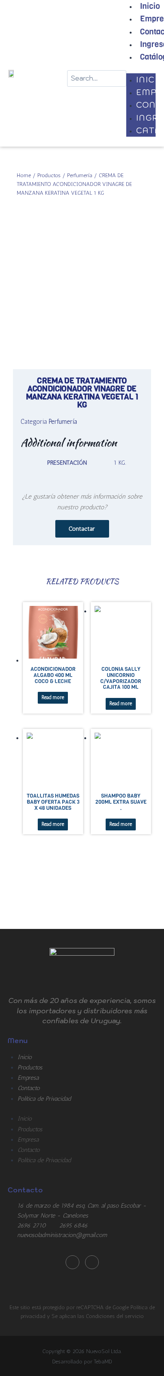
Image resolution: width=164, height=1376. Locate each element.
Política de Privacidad (44, 1098)
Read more (53, 697)
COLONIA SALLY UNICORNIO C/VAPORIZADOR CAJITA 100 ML (120, 678)
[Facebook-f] (72, 1262)
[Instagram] (92, 1262)
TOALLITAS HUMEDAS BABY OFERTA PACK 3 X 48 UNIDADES (53, 802)
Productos (49, 175)
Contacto (29, 1088)
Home (24, 175)
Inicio (25, 1057)
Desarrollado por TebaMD (82, 1361)
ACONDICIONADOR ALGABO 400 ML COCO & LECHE (53, 675)
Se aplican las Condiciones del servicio (97, 1316)
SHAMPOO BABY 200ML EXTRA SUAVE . (120, 802)
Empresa (28, 1077)
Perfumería (79, 175)
